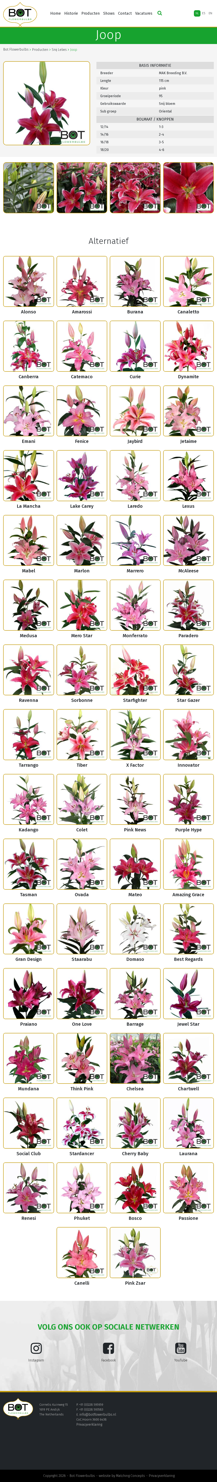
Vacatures (143, 13)
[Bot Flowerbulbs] (20, 14)
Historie (71, 13)
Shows (109, 13)
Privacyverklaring (89, 1424)
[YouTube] (180, 1351)
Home (55, 13)
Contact (125, 13)
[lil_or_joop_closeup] (189, 188)
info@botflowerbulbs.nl (97, 1414)
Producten (90, 13)
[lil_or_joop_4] (82, 188)
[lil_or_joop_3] (29, 188)
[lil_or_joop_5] (135, 188)
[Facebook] (108, 1351)
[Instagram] (36, 1351)
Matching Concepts (130, 1476)
